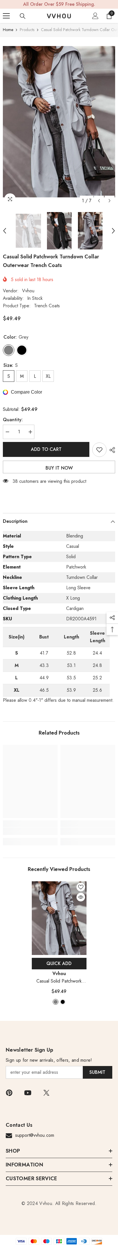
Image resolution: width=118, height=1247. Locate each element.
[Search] (22, 16)
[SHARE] (111, 450)
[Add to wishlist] (99, 450)
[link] (30, 831)
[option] (59, 121)
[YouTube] (28, 1093)
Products (27, 30)
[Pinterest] (9, 1093)
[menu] (6, 15)
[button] (99, 201)
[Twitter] (46, 1093)
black (63, 1002)
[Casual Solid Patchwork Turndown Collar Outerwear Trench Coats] (59, 918)
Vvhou (28, 290)
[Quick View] (80, 897)
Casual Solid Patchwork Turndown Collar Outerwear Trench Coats (59, 981)
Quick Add (59, 963)
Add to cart (46, 449)
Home (8, 30)
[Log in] (95, 16)
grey (55, 1002)
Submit (97, 1072)
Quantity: (13, 419)
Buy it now (59, 468)
